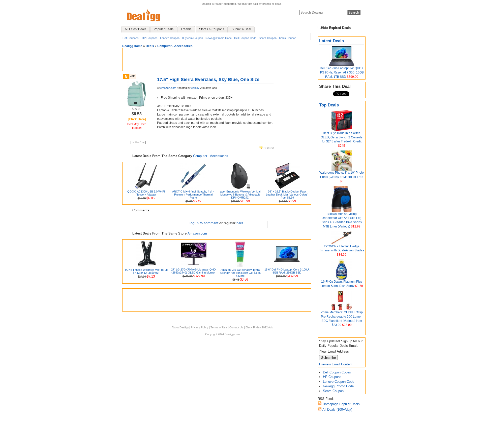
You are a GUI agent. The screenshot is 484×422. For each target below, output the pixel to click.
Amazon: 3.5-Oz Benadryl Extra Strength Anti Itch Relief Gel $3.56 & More (240, 272)
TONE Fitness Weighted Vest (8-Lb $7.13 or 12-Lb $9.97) (146, 271)
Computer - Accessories (175, 46)
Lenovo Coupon (169, 38)
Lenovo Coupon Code (338, 381)
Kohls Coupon (287, 38)
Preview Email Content (335, 364)
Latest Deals (331, 41)
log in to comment (204, 223)
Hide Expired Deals (336, 28)
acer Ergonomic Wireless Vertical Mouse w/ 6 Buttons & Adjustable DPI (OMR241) (240, 194)
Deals (150, 46)
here (239, 223)
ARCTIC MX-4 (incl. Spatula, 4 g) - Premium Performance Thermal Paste (193, 194)
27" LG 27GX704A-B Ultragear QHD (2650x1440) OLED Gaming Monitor (193, 271)
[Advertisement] (217, 59)
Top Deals (329, 105)
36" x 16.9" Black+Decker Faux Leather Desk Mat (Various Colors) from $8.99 (287, 194)
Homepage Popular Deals (341, 404)
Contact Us (236, 327)
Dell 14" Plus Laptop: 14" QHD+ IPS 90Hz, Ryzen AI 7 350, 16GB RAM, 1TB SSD (341, 72)
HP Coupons (150, 38)
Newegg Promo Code (218, 38)
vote (133, 76)
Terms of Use (218, 327)
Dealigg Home (132, 46)
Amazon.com (168, 87)
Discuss (268, 148)
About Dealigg (180, 327)
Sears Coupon (268, 38)
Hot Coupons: (131, 38)
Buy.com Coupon (192, 38)
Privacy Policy (199, 327)
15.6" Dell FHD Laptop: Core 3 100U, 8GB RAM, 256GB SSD (287, 271)
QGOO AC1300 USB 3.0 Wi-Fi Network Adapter (146, 193)
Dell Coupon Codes (337, 372)
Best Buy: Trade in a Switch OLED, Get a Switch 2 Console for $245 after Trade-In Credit (341, 137)
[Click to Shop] (136, 106)
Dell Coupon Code (245, 38)
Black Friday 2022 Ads (259, 327)
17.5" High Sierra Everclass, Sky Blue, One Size (208, 79)
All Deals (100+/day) (337, 409)
